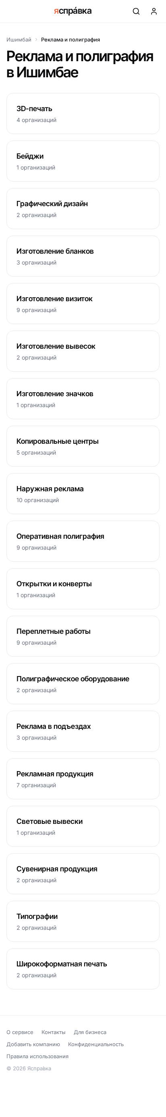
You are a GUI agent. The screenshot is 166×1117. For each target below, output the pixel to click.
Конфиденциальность (96, 1044)
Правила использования (37, 1056)
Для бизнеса (90, 1032)
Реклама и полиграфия (70, 39)
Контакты (54, 1032)
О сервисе (19, 1032)
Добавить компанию (33, 1044)
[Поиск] (136, 11)
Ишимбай (18, 39)
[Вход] (154, 11)
